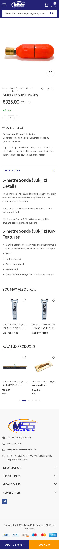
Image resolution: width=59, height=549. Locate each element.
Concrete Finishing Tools (24, 88)
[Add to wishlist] (24, 300)
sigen (5, 154)
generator (20, 151)
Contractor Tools (11, 141)
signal (12, 154)
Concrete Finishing (9, 91)
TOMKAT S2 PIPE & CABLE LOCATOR (22, 328)
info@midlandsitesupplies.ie (21, 449)
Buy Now (44, 544)
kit (27, 151)
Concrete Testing (39, 137)
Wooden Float (39, 385)
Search (52, 13)
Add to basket (14, 544)
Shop (13, 88)
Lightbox (50, 73)
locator (33, 151)
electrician (8, 151)
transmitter (39, 154)
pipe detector (46, 151)
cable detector (26, 147)
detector (47, 147)
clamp (38, 147)
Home (5, 88)
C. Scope (13, 147)
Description (11, 170)
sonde (20, 154)
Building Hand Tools (42, 382)
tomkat (28, 154)
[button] (19, 400)
